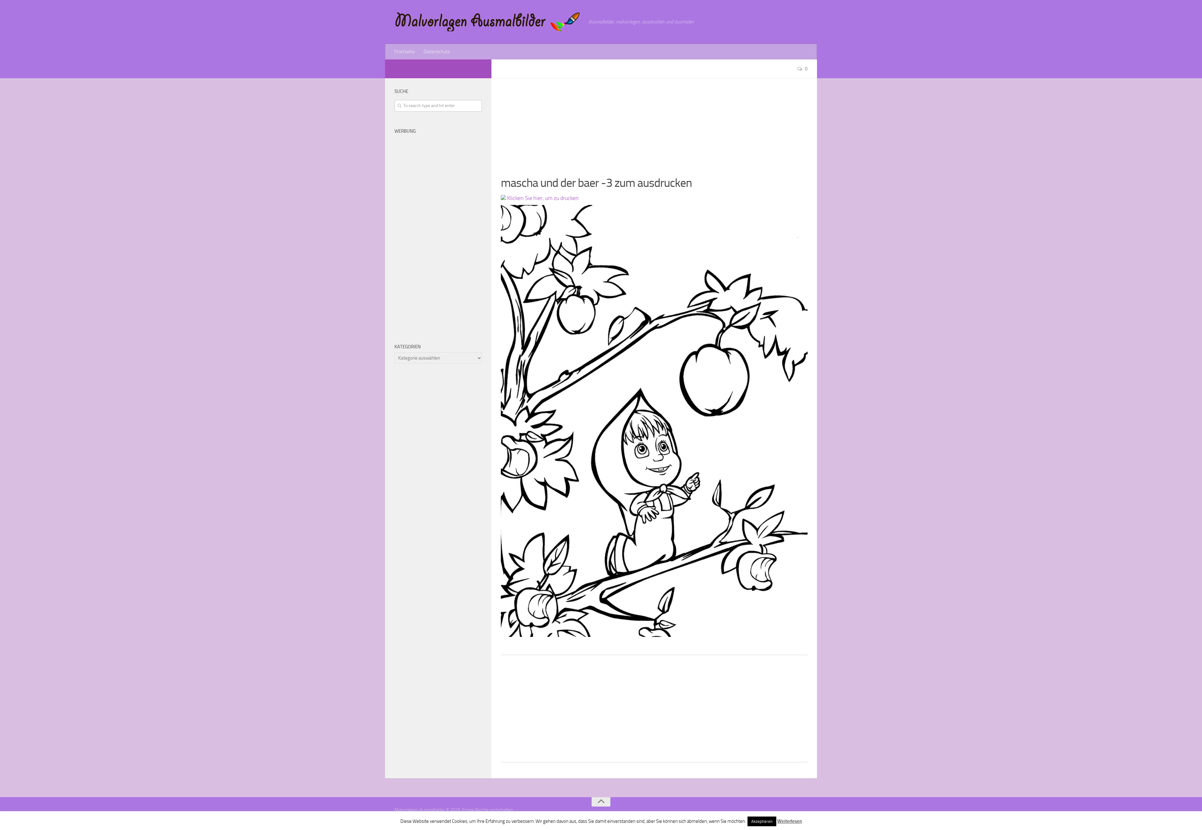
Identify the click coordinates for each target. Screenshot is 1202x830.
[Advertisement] (654, 122)
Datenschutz (437, 51)
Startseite (404, 51)
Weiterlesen (789, 821)
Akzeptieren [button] (762, 821)
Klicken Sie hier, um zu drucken (542, 198)
